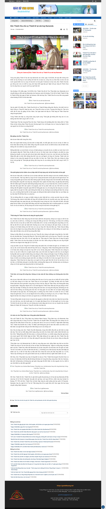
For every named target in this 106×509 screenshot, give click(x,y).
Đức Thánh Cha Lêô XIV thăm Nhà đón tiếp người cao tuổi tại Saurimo (29, 431)
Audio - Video (68, 17)
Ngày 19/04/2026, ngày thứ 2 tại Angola (21, 427)
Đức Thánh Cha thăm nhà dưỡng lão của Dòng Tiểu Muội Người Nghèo (29, 459)
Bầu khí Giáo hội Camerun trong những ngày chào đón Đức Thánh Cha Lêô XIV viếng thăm (34, 439)
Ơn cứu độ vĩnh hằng (88, 36)
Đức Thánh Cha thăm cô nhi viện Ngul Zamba (23, 451)
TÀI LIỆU (50, 17)
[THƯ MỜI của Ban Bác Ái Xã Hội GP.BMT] (77, 62)
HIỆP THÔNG (36, 17)
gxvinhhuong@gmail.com (65, 495)
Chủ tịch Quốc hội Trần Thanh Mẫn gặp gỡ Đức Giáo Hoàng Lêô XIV (29, 472)
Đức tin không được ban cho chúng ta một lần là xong (89, 46)
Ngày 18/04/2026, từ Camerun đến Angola (22, 434)
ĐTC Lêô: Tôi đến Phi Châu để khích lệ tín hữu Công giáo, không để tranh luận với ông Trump (35, 436)
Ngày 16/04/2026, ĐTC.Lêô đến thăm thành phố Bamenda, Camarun (28, 446)
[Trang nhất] (11, 18)
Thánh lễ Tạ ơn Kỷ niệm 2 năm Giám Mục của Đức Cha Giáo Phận (89, 54)
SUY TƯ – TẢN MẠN (58, 17)
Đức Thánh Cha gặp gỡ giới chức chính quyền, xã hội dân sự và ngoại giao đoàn (32, 424)
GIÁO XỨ (16, 17)
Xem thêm (85, 86)
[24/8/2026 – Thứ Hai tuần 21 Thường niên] (77, 71)
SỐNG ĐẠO (43, 17)
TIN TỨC (22, 17)
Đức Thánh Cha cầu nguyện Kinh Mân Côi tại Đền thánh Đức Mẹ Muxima (30, 429)
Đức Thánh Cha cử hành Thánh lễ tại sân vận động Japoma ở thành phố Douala (32, 441)
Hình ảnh (76, 90)
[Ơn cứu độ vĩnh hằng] (77, 38)
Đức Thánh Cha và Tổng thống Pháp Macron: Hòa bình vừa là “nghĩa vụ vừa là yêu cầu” (34, 474)
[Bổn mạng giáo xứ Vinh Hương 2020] (78, 105)
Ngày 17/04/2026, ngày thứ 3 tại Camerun (21, 444)
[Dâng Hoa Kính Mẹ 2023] (91, 96)
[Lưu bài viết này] (67, 29)
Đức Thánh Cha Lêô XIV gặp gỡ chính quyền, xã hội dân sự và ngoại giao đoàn (31, 454)
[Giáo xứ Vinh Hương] (23, 9)
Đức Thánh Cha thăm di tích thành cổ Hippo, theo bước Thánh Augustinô (30, 461)
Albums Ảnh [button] (26, 1)
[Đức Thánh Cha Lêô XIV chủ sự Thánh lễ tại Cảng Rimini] (77, 78)
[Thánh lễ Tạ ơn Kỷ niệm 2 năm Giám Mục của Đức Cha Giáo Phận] (77, 55)
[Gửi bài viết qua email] (61, 29)
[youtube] (95, 1)
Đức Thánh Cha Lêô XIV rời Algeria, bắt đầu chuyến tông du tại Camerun (30, 456)
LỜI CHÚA (28, 17)
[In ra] (64, 29)
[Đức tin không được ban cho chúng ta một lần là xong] (77, 46)
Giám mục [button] (11, 1)
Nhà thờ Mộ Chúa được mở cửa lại (20, 477)
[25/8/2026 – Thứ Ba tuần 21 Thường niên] (77, 30)
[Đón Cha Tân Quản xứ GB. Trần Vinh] (78, 96)
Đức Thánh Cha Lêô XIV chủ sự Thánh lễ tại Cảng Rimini (89, 78)
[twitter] (92, 1)
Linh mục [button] (18, 1)
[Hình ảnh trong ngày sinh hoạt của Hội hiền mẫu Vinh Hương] (91, 104)
